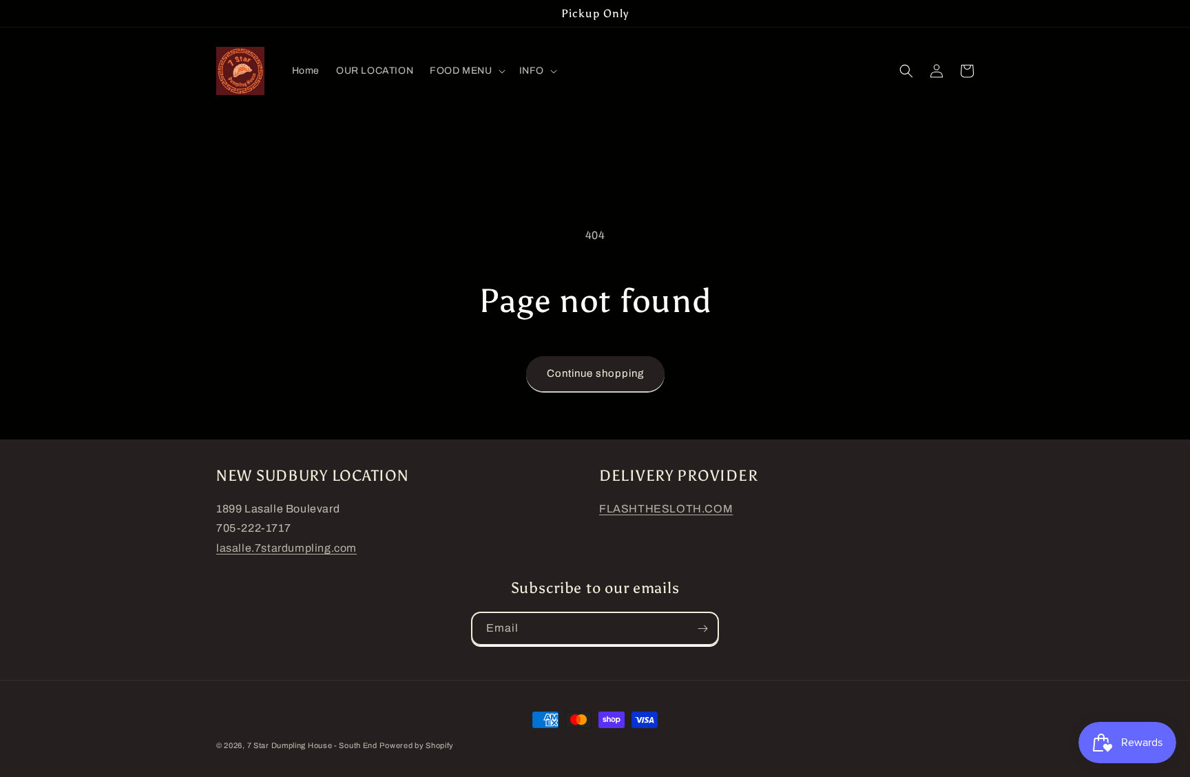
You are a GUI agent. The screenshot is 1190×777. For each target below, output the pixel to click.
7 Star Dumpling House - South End (312, 745)
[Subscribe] (702, 628)
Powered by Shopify (416, 745)
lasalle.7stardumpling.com (286, 548)
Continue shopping (595, 373)
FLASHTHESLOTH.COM (666, 509)
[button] (465, 70)
